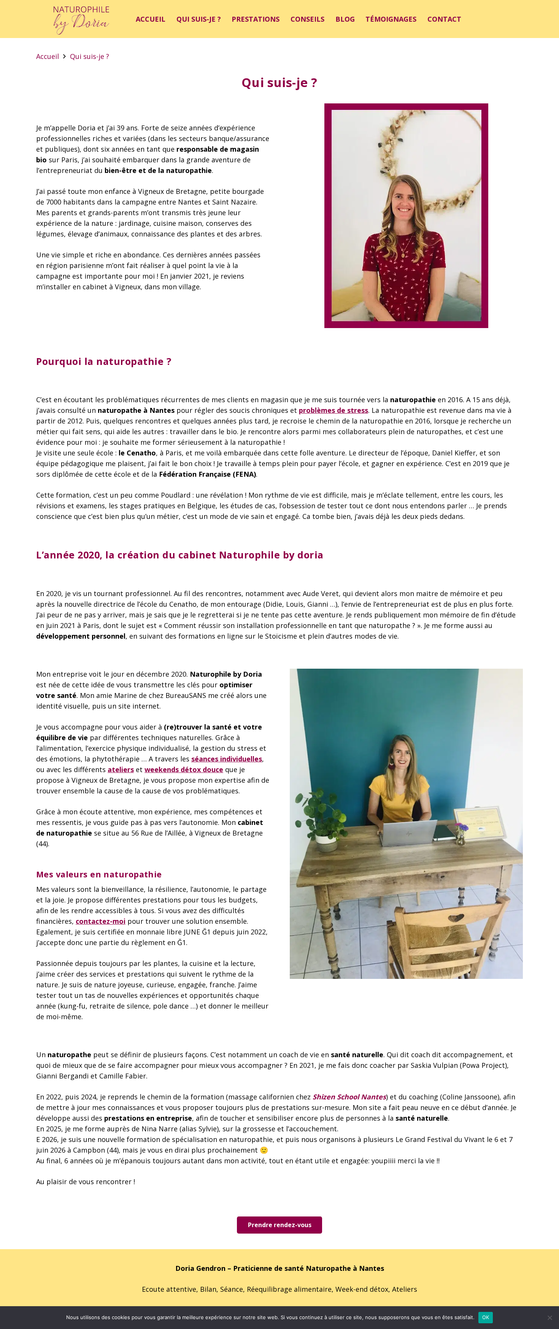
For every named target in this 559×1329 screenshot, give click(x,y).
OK (485, 1317)
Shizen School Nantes (349, 1096)
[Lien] (82, 19)
